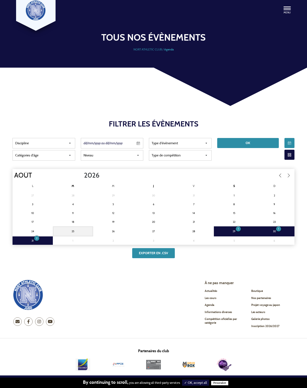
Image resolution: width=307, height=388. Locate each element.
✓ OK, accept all (195, 382)
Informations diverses (218, 312)
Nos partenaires (261, 298)
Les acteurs (258, 312)
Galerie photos (260, 319)
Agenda (209, 305)
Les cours (210, 298)
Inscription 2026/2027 (265, 326)
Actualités (211, 291)
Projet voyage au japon (265, 305)
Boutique (257, 291)
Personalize (219, 383)
